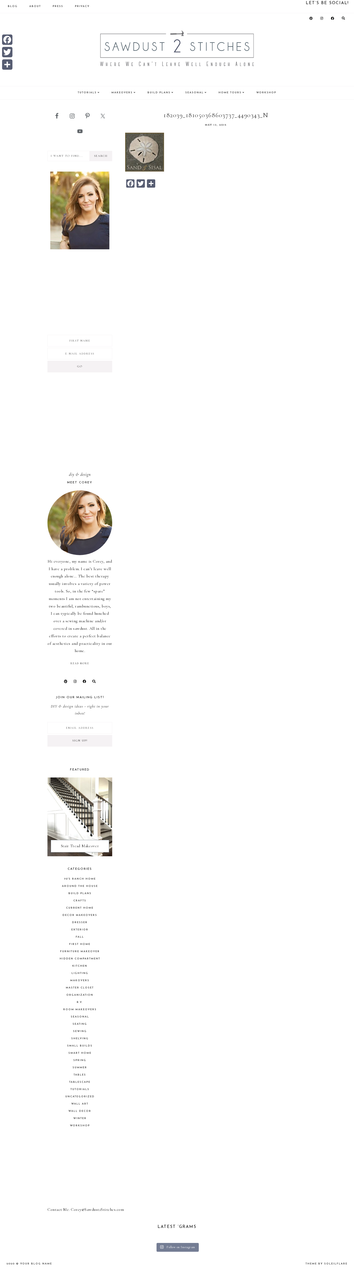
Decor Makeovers (79, 915)
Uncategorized (80, 1096)
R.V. (80, 1002)
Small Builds (80, 1045)
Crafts (79, 900)
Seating (80, 1024)
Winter (80, 1118)
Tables (80, 1074)
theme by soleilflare (327, 1263)
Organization (79, 995)
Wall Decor (79, 1111)
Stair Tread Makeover (80, 846)
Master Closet (80, 987)
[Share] (7, 64)
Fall (80, 937)
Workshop (80, 1125)
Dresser (80, 922)
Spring (79, 1060)
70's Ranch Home (80, 879)
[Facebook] (7, 39)
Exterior (79, 929)
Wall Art (79, 1103)
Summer (80, 1067)
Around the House (80, 886)
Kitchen (79, 966)
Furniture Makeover (80, 951)
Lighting (80, 973)
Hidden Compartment (80, 958)
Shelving (80, 1038)
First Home (79, 944)
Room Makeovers (80, 1009)
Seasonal (80, 1016)
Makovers (79, 980)
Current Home (80, 908)
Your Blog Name (36, 1263)
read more (79, 663)
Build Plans (79, 893)
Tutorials (79, 1089)
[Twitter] (7, 52)
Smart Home (79, 1053)
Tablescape (79, 1082)
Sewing (80, 1031)
